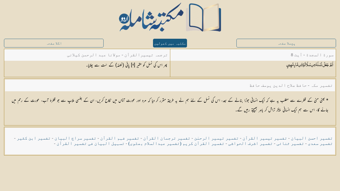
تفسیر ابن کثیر (34, 138)
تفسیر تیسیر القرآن (265, 138)
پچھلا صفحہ (286, 43)
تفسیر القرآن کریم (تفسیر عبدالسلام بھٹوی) (176, 143)
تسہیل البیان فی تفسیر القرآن (91, 143)
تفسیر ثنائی (290, 143)
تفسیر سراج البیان (75, 138)
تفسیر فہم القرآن (119, 138)
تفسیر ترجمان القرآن (166, 138)
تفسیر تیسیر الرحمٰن (216, 138)
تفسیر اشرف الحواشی (250, 143)
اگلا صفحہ (54, 43)
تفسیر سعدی (320, 143)
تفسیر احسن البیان (312, 138)
